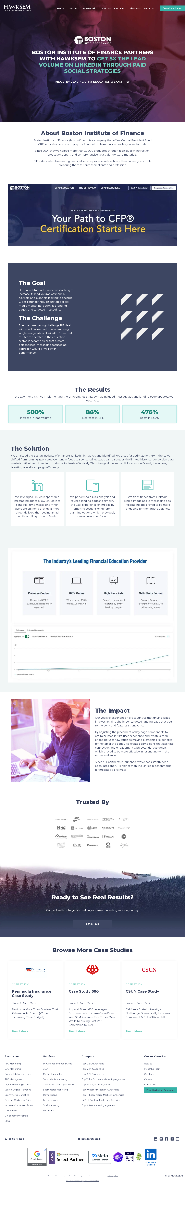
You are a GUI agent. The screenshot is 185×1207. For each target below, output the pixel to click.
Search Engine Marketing (18, 1089)
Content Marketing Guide (18, 1100)
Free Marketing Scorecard (160, 1090)
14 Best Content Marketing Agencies (101, 1100)
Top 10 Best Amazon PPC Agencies (100, 1089)
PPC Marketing (13, 1063)
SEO (45, 1069)
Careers (148, 1079)
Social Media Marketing (55, 1079)
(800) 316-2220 (15, 1139)
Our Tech (149, 1074)
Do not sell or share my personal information (82, 1181)
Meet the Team (152, 1069)
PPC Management (14, 1079)
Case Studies (11, 1110)
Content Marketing (53, 1074)
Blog (7, 1121)
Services (73, 8)
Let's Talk (92, 924)
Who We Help (89, 8)
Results (60, 8)
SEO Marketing (13, 1069)
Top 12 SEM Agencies (93, 1063)
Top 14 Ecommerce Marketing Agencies (103, 1095)
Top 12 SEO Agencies (93, 1074)
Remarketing (50, 1095)
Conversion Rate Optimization (59, 1084)
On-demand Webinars (16, 1115)
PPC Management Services (57, 1063)
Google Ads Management (18, 1074)
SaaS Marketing (51, 1105)
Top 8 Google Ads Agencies (96, 1084)
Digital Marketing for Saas (18, 1084)
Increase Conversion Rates (19, 1105)
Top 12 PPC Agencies (93, 1069)
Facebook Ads (50, 1100)
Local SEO (48, 1110)
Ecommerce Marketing (17, 1095)
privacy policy (113, 1176)
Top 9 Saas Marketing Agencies (98, 1105)
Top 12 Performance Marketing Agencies (103, 1079)
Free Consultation (172, 8)
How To (105, 8)
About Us (134, 8)
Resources (119, 8)
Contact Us (149, 8)
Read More (20, 1031)
